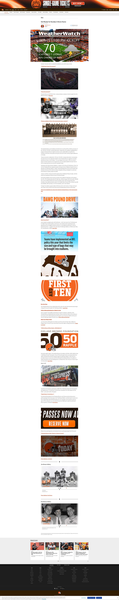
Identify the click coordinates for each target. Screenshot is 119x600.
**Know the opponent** (45, 91)
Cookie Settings (83, 597)
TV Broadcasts (40, 578)
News (40, 569)
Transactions (31, 575)
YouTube (40, 581)
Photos (40, 572)
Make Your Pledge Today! (46, 319)
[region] (59, 598)
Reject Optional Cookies (91, 597)
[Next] (66, 488)
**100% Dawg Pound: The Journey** (48, 66)
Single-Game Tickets (50, 569)
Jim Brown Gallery (46, 464)
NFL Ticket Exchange (50, 581)
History (32, 581)
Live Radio (40, 575)
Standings (32, 578)
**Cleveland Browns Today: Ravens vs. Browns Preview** (52, 433)
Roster (32, 569)
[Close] (117, 598)
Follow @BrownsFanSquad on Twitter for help (51, 310)
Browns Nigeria (85, 572)
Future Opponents (62, 572)
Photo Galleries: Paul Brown (46, 495)
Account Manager (50, 572)
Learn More (54, 228)
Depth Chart (31, 572)
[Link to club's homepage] (2, 10)
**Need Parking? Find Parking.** (47, 394)
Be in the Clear (44, 304)
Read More (50, 95)
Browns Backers (74, 575)
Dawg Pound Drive (44, 219)
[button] (59, 79)
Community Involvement (85, 569)
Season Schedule (62, 569)
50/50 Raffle (74, 581)
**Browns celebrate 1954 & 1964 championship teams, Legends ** (54, 121)
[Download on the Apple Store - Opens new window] (56, 588)
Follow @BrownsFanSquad (63, 317)
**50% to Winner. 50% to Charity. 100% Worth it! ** (51, 328)
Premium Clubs (50, 575)
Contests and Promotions (74, 569)
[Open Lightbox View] (59, 479)
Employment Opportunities (85, 581)
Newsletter (85, 575)
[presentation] (88, 561)
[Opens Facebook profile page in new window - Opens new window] (45, 26)
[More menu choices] (28, 9)
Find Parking (55, 402)
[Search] (102, 9)
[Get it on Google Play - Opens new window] (62, 589)
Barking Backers (74, 578)
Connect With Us (85, 578)
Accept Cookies (99, 597)
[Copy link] (77, 25)
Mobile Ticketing (50, 578)
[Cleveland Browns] (59, 592)
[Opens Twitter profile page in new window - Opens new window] (46, 26)
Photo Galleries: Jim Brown (46, 458)
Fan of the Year (74, 572)
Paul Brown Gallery (46, 501)
